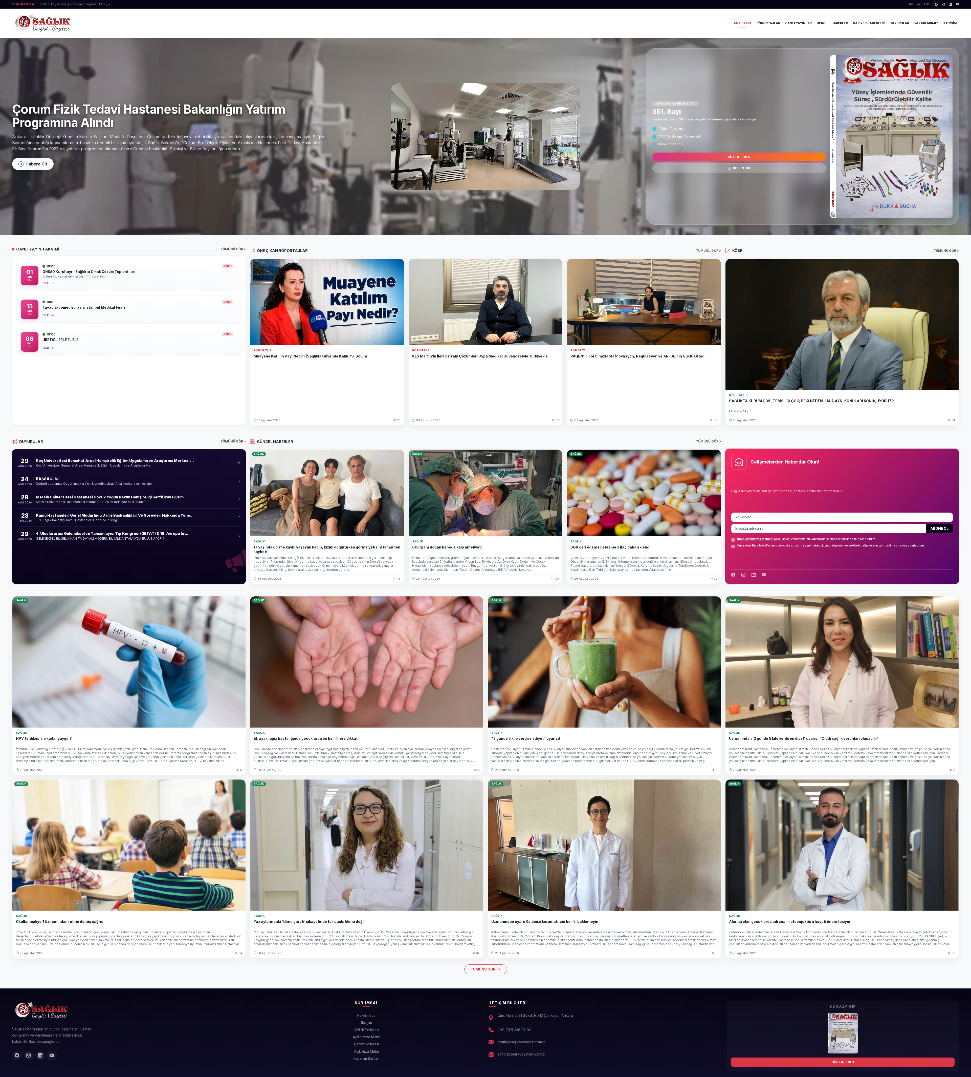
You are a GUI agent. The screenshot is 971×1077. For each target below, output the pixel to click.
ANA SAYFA (743, 23)
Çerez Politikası (366, 1044)
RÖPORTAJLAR (768, 23)
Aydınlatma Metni (366, 1037)
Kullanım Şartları (366, 1059)
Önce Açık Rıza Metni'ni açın (757, 545)
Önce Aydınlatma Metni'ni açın (758, 539)
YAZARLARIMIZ (926, 23)
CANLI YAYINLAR (798, 23)
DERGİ (821, 23)
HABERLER (839, 23)
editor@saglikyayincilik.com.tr (521, 1054)
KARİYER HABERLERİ (869, 23)
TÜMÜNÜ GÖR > (233, 249)
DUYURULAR (899, 23)
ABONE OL (939, 528)
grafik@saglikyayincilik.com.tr (521, 1042)
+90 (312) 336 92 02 (514, 1030)
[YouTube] (957, 4)
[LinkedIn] (950, 4)
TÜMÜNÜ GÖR (483, 969)
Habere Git (36, 163)
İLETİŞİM (950, 23)
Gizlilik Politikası (366, 1030)
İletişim (366, 1023)
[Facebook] (936, 4)
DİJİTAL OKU (739, 157)
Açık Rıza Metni (366, 1051)
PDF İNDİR (741, 168)
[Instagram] (943, 4)
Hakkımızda (366, 1015)
